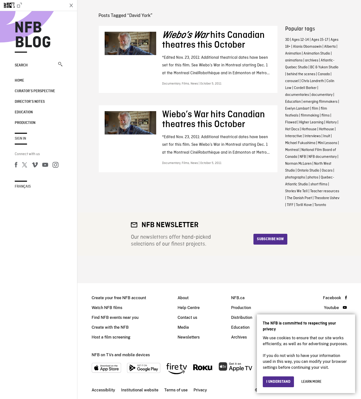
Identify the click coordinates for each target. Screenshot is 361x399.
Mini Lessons (327, 143)
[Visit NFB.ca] (32, 5)
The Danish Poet (299, 198)
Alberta (330, 46)
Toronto (320, 205)
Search (21, 65)
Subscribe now (270, 239)
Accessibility (103, 390)
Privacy (200, 390)
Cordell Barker (305, 88)
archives (311, 60)
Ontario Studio (308, 170)
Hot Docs (292, 129)
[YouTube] (45, 166)
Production (25, 123)
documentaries (297, 94)
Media (183, 327)
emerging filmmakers (320, 101)
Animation (293, 53)
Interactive (293, 136)
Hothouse (309, 129)
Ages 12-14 (300, 39)
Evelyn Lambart (297, 108)
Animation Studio (317, 53)
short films (318, 184)
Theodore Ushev (326, 198)
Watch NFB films (107, 307)
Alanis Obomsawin (307, 46)
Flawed (291, 122)
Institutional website (139, 390)
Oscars (327, 170)
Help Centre (189, 307)
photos (312, 177)
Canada (324, 74)
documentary (322, 94)
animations (294, 60)
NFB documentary (322, 156)
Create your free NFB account (119, 298)
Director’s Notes (30, 102)
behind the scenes (301, 74)
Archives (239, 337)
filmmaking (310, 115)
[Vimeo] (35, 166)
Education (24, 112)
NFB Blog (33, 35)
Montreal (292, 150)
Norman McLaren (298, 163)
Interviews (313, 136)
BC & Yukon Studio (324, 67)
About (183, 298)
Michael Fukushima (300, 143)
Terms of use (176, 390)
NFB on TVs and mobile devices (121, 355)
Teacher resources (324, 191)
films (325, 115)
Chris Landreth (312, 81)
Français (23, 187)
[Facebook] (16, 166)
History (331, 122)
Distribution (241, 317)
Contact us (187, 317)
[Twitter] (25, 166)
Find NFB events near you (115, 317)
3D (287, 39)
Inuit (326, 136)
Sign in (20, 139)
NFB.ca (238, 298)
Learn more (311, 382)
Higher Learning (311, 122)
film (315, 108)
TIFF (290, 205)
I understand (278, 382)
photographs (295, 177)
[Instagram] (55, 166)
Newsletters (189, 337)
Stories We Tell (296, 191)
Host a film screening (111, 337)
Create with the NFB (110, 327)
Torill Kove (304, 205)
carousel (292, 81)
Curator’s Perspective (35, 91)
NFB (303, 156)
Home (19, 81)
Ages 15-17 (319, 39)
